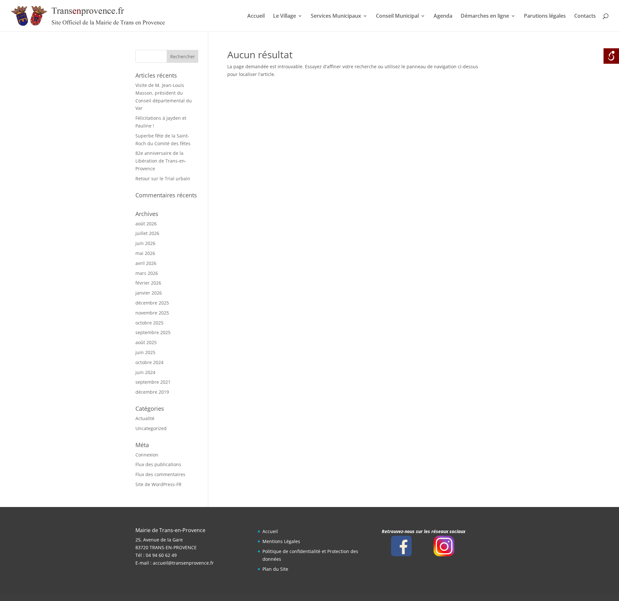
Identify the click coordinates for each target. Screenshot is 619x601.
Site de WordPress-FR (158, 484)
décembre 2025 (152, 303)
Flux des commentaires (160, 474)
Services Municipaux (336, 16)
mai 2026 (145, 253)
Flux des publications (158, 464)
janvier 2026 (148, 293)
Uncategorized (151, 428)
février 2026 (148, 283)
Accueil (256, 16)
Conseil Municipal (397, 16)
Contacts (585, 16)
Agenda (443, 16)
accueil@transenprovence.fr (183, 563)
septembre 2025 (153, 332)
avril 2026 (145, 263)
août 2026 (146, 224)
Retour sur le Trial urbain (162, 178)
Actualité (144, 418)
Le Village (284, 16)
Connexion (146, 455)
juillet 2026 (147, 233)
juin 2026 (145, 243)
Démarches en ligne (485, 16)
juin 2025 (145, 352)
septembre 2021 (153, 382)
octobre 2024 (149, 362)
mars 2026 (146, 273)
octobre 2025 (149, 323)
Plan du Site (275, 569)
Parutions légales (545, 16)
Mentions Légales (281, 541)
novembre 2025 (152, 313)
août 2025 (146, 342)
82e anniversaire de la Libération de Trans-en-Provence (160, 161)
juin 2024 (145, 372)
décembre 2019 (152, 392)
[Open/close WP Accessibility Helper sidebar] (611, 56)
